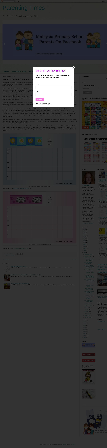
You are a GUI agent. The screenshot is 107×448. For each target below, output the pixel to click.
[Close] (73, 67)
